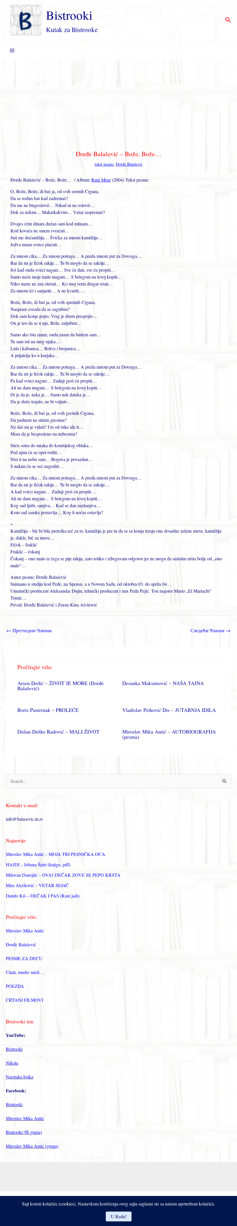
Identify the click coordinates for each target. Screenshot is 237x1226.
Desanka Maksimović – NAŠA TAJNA (163, 683)
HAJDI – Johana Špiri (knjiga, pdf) (38, 864)
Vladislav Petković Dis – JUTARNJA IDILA (169, 709)
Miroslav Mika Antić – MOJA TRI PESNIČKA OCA (55, 854)
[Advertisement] (118, 104)
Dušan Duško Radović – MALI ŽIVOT (58, 731)
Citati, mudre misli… (25, 972)
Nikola (12, 1063)
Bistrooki (69, 15)
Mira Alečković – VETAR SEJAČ (37, 885)
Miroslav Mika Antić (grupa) (32, 1146)
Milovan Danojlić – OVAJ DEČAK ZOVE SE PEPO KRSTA (63, 875)
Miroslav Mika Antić (25, 931)
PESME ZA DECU (24, 958)
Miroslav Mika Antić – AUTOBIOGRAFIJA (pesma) (169, 734)
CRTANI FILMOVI (24, 1000)
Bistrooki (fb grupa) (24, 1132)
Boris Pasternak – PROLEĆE (48, 709)
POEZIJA (15, 986)
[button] (228, 20)
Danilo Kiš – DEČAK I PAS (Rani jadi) (42, 896)
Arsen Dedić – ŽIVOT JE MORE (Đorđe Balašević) (60, 686)
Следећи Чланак (210, 630)
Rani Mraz (101, 180)
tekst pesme (104, 164)
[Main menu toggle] (12, 50)
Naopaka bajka (19, 1077)
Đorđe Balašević (129, 164)
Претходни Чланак (29, 630)
